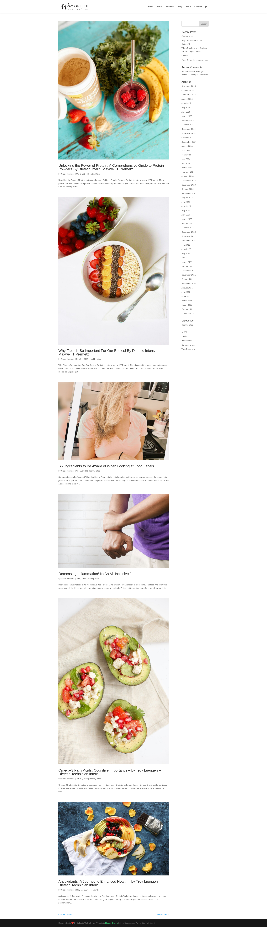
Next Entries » (163, 914)
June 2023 (186, 206)
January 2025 (187, 125)
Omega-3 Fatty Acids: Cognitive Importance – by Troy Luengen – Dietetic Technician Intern (109, 772)
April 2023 (185, 215)
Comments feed (188, 345)
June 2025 (186, 103)
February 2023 (188, 223)
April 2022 (185, 258)
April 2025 (185, 112)
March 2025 (186, 116)
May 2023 (185, 210)
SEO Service (187, 71)
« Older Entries (65, 914)
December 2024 (188, 129)
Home (150, 7)
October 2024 (187, 138)
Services (170, 7)
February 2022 (188, 266)
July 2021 (185, 292)
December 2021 (188, 270)
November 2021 (188, 275)
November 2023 (188, 185)
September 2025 (188, 95)
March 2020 (186, 305)
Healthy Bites (94, 174)
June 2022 (186, 249)
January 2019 (187, 313)
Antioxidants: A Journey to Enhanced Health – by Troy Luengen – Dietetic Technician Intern (109, 883)
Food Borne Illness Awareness (194, 60)
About (159, 7)
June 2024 (186, 155)
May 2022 (185, 253)
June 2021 (186, 296)
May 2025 (185, 107)
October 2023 (187, 189)
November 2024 (188, 133)
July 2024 (185, 150)
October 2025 (187, 90)
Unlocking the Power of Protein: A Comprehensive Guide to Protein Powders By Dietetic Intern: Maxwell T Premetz (111, 167)
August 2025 (187, 99)
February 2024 (188, 172)
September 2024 (188, 142)
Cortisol (184, 56)
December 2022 (188, 232)
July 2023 (185, 202)
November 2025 (188, 86)
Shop (188, 7)
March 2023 (186, 219)
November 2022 (188, 236)
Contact (198, 7)
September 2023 (188, 193)
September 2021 (188, 283)
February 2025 (188, 120)
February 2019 (188, 309)
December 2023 (188, 180)
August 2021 (187, 288)
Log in (184, 336)
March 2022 (186, 262)
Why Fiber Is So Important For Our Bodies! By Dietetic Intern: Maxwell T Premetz (106, 352)
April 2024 (185, 163)
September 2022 (188, 240)
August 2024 (187, 146)
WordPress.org (188, 349)
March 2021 (186, 300)
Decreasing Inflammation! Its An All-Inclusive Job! (97, 574)
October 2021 (187, 279)
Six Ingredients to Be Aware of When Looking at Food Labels (106, 466)
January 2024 (187, 176)
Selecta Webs (83, 923)
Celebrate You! (188, 36)
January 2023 (187, 227)
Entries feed (186, 340)
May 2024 (185, 159)
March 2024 (186, 167)
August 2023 (187, 198)
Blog (180, 7)
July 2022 (185, 245)
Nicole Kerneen (68, 174)
